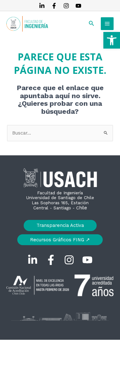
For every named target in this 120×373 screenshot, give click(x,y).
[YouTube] (78, 6)
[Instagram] (66, 6)
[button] (111, 40)
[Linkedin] (42, 6)
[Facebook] (54, 6)
